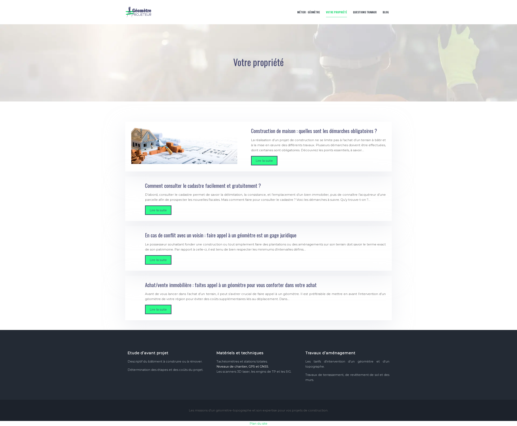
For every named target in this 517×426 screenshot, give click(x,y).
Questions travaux (365, 12)
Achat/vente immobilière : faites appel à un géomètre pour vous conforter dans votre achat (231, 285)
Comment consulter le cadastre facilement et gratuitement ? (203, 185)
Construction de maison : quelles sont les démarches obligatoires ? (314, 130)
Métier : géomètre (308, 12)
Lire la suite (264, 161)
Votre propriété (336, 12)
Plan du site (258, 423)
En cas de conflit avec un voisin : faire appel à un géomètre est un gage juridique (220, 235)
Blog (386, 12)
